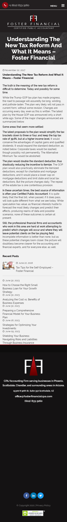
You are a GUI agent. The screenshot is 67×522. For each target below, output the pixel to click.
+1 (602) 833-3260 (18, 5)
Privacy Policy (43, 505)
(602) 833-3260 (33, 401)
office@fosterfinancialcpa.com (33, 396)
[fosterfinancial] (33, 30)
